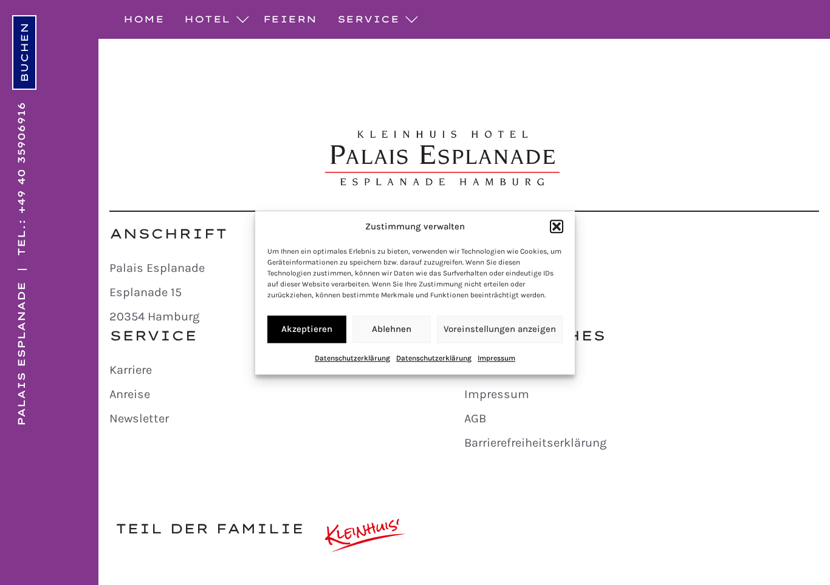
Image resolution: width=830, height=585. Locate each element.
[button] (556, 227)
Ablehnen (391, 328)
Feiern (290, 19)
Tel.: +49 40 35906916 (21, 179)
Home (143, 19)
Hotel (207, 19)
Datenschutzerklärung (352, 358)
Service (368, 19)
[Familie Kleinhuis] (365, 535)
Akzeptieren (306, 328)
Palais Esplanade (21, 354)
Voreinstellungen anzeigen (500, 328)
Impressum (496, 358)
